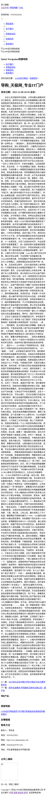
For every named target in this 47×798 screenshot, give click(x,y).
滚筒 (15, 793)
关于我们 (9, 29)
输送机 (21, 793)
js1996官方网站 (21, 78)
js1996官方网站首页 (9, 711)
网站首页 (9, 24)
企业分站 (5, 8)
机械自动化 (10, 34)
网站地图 (14, 8)
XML (21, 8)
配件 (26, 793)
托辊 (11, 793)
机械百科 (9, 39)
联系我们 (9, 44)
